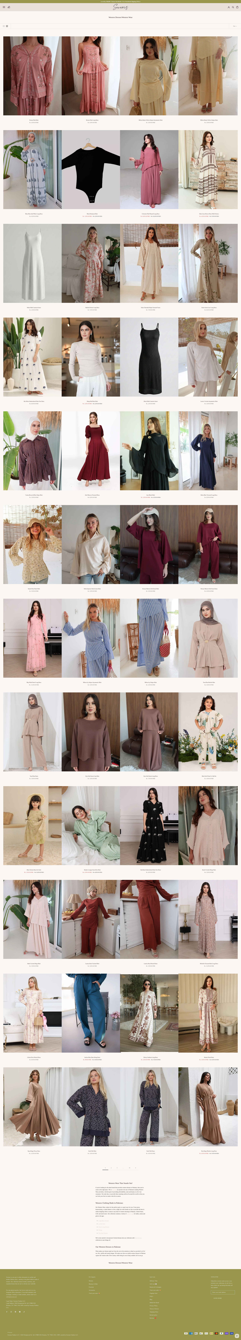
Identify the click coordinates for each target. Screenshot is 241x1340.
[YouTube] (19, 1312)
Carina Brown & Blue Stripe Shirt (33, 495)
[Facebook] (6, 1312)
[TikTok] (24, 1312)
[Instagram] (11, 1312)
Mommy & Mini (93, 1284)
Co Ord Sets (101, 1224)
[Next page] (136, 1168)
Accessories (92, 1290)
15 (129, 1168)
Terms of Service (154, 1309)
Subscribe (218, 1298)
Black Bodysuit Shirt (92, 214)
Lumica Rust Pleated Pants (150, 963)
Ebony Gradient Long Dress (151, 1057)
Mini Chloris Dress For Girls (34, 870)
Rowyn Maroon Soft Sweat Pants (209, 588)
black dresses (138, 1238)
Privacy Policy (153, 1305)
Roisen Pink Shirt (33, 120)
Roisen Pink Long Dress (92, 120)
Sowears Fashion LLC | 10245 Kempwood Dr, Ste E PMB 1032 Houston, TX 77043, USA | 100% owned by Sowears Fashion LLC (43, 1335)
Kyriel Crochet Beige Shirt (209, 870)
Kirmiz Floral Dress (209, 1057)
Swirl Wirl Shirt (92, 1151)
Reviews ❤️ (153, 1318)
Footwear (91, 1287)
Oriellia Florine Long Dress (92, 307)
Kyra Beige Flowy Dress (34, 1151)
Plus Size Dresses (103, 1233)
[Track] (8, 7)
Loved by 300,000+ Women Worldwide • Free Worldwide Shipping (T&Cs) (120, 1)
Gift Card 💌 (153, 1284)
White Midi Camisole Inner (34, 307)
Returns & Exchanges (155, 1287)
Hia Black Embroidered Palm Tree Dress (150, 870)
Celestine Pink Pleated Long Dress (150, 214)
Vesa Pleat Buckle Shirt (209, 682)
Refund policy (153, 1315)
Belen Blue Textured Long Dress (209, 495)
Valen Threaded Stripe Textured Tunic (150, 307)
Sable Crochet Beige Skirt (33, 963)
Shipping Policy (154, 1312)
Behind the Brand (154, 1302)
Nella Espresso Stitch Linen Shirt (92, 588)
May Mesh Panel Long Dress (34, 682)
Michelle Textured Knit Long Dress (209, 963)
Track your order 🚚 (94, 1293)
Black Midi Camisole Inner (151, 401)
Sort (234, 26)
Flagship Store (153, 1293)
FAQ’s (151, 1296)
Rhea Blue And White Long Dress (33, 214)
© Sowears (10, 1332)
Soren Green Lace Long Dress (209, 307)
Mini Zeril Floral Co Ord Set (209, 776)
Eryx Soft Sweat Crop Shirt (92, 776)
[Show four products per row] (7, 26)
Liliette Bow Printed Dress (34, 1057)
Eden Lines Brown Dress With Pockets (209, 214)
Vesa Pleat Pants (34, 776)
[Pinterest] (15, 1312)
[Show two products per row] (4, 26)
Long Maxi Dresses (103, 1220)
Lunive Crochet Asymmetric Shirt (209, 401)
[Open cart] (237, 7)
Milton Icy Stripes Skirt (151, 682)
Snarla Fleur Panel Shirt (34, 588)
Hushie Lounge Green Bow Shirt (92, 870)
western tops (130, 1213)
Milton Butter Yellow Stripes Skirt (209, 120)
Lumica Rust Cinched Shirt (92, 963)
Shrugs (100, 1230)
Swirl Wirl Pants (151, 1151)
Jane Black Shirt (150, 495)
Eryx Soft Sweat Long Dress (151, 776)
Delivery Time (153, 1281)
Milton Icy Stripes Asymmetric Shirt (92, 682)
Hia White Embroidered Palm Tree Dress (34, 401)
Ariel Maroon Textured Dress (92, 495)
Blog (151, 1299)
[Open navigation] (4, 7)
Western (91, 1281)
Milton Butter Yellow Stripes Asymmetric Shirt (150, 120)
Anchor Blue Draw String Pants (92, 1057)
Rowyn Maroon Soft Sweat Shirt (150, 588)
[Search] (233, 7)
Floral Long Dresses (103, 1227)
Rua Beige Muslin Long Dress (209, 1151)
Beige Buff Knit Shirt (92, 401)
